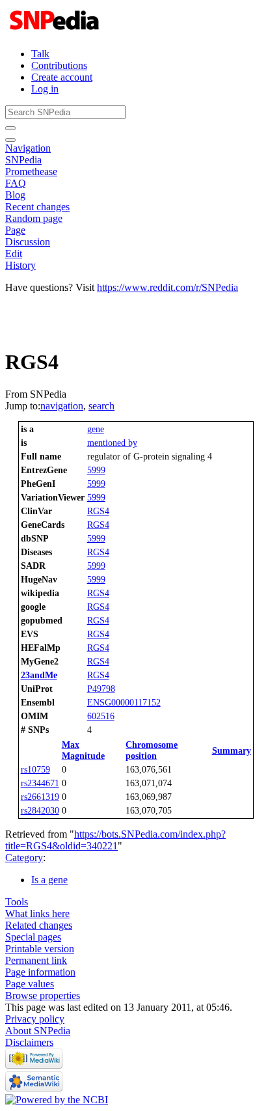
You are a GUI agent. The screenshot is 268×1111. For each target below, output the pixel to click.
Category (24, 857)
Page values (29, 983)
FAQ (15, 183)
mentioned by (112, 442)
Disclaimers (29, 1042)
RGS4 (98, 511)
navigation (61, 405)
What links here (37, 913)
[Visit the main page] (55, 31)
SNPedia (23, 159)
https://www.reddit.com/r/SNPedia (167, 287)
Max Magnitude (83, 750)
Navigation (28, 148)
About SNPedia (37, 1030)
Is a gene (49, 879)
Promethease (31, 171)
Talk (40, 53)
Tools (16, 901)
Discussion (27, 241)
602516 (100, 716)
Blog (15, 194)
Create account (61, 77)
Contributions (59, 65)
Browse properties (42, 995)
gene (95, 429)
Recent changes (37, 206)
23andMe (39, 675)
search (101, 405)
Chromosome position (152, 750)
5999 (96, 470)
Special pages (33, 936)
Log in (45, 88)
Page (15, 230)
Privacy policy (34, 1018)
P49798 (101, 688)
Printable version (39, 948)
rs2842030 (40, 810)
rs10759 (35, 769)
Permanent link (36, 960)
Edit (13, 253)
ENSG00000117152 (124, 702)
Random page (33, 218)
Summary (231, 750)
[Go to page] (10, 128)
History (20, 265)
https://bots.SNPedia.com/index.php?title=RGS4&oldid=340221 (115, 840)
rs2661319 (40, 796)
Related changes (38, 925)
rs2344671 (40, 783)
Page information (40, 972)
